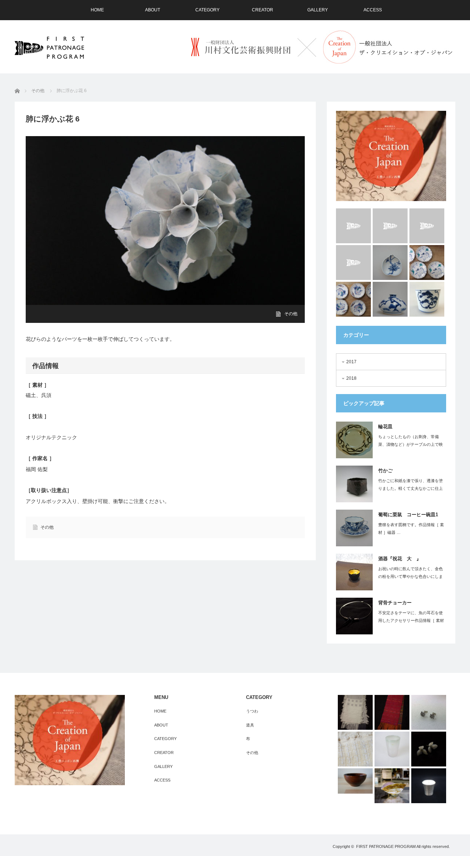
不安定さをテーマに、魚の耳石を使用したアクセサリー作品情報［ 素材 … (411, 620)
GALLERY (317, 9)
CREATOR (262, 9)
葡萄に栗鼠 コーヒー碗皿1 (408, 514)
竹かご (385, 470)
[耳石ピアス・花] (428, 749)
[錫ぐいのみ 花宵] (428, 785)
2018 (351, 378)
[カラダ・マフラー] (392, 712)
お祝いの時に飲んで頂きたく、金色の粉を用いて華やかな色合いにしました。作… (410, 576)
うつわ (252, 711)
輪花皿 (385, 426)
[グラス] (392, 749)
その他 (290, 313)
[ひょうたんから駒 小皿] (426, 262)
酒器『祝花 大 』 (399, 558)
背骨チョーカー (395, 602)
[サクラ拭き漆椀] (355, 780)
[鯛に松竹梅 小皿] (353, 299)
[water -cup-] (353, 262)
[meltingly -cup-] (353, 225)
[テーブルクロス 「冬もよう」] (355, 749)
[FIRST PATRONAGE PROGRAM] (49, 48)
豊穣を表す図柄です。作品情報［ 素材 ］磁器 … (411, 528)
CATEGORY (207, 9)
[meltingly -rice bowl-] (390, 225)
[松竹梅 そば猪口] (426, 299)
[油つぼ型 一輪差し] (390, 299)
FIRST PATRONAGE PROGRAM (386, 846)
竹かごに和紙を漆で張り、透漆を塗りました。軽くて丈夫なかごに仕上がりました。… (410, 488)
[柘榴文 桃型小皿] (390, 262)
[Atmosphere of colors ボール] (392, 785)
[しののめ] (355, 712)
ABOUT (152, 9)
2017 (351, 361)
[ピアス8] (428, 712)
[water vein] (426, 225)
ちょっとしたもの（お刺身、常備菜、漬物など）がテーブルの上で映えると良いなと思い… (410, 444)
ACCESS (373, 9)
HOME (97, 9)
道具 (250, 725)
